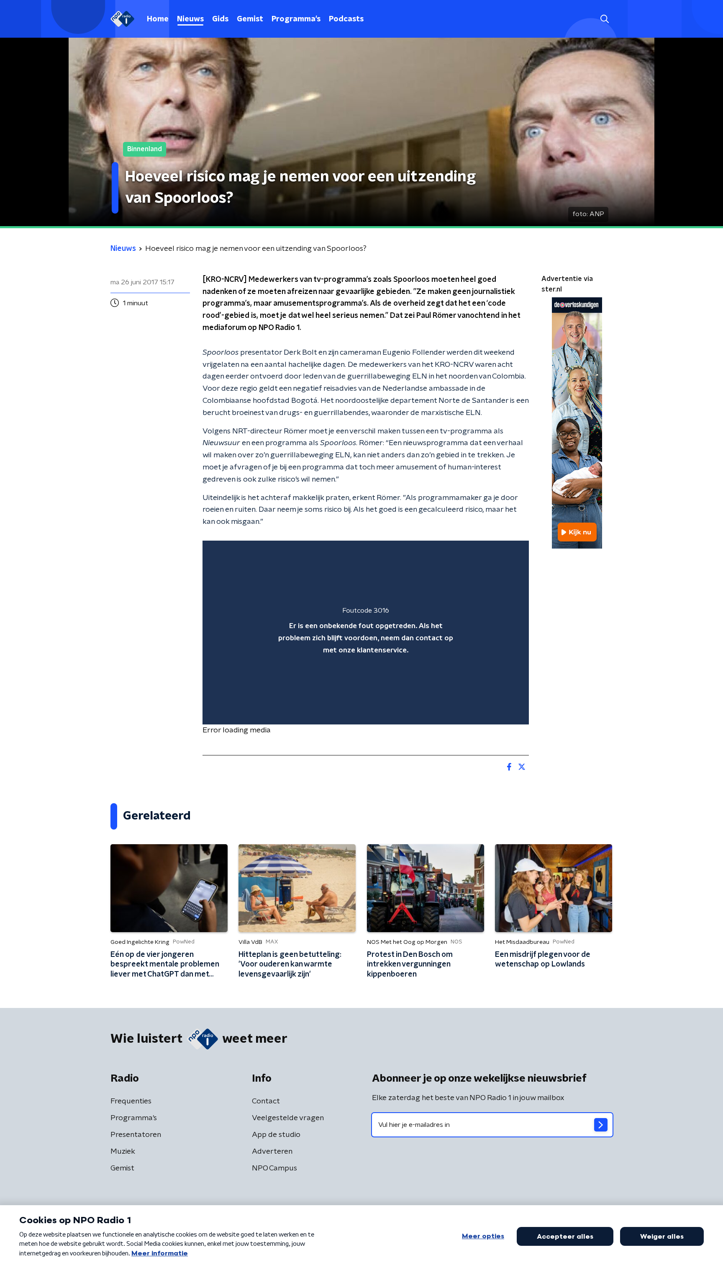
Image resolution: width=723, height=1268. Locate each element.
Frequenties (130, 1101)
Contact (266, 1101)
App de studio (276, 1135)
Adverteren (272, 1151)
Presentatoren (135, 1135)
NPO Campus (274, 1168)
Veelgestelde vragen (288, 1118)
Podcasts (346, 19)
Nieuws (190, 19)
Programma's (296, 19)
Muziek (122, 1151)
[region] (366, 632)
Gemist (250, 19)
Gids (220, 19)
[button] (604, 19)
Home (158, 19)
